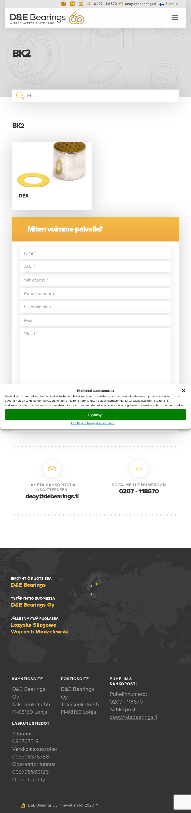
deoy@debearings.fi (140, 4)
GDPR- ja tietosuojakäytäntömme (93, 423)
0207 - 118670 (139, 491)
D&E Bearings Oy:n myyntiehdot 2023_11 (63, 805)
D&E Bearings (47, 18)
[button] (183, 390)
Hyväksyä (95, 414)
